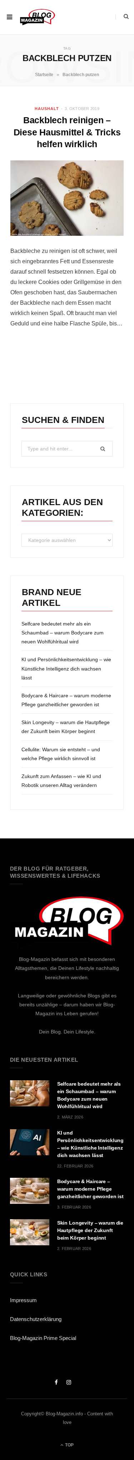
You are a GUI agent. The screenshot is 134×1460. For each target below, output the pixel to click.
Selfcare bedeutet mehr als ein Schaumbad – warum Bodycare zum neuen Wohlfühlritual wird (62, 632)
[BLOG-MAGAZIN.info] (37, 17)
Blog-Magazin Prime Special (43, 1338)
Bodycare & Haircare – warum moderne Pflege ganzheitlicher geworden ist (90, 1189)
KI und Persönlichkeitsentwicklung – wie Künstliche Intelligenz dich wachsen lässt (66, 668)
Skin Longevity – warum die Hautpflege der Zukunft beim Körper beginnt (90, 1230)
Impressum (23, 1300)
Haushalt (47, 108)
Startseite (44, 74)
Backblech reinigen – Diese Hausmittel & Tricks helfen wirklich (67, 132)
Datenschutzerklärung (35, 1319)
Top (69, 1444)
